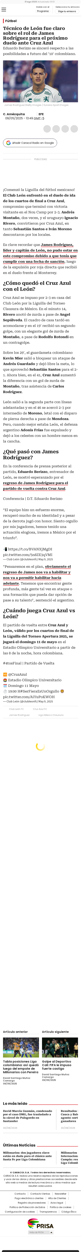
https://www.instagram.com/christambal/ (32, 114)
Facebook (47, 129)
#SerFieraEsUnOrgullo (39, 691)
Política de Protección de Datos (27, 1207)
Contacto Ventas (40, 1193)
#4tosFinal (12, 663)
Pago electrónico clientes (29, 1198)
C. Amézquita (14, 114)
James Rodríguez (19, 715)
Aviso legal (56, 1202)
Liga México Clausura (51, 715)
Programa (43, 11)
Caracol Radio (19, 9)
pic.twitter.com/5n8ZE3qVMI (27, 555)
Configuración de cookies (20, 1211)
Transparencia (48, 1211)
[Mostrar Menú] (4, 9)
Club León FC (16, 709)
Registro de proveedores (32, 1202)
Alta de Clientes (57, 1198)
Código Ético (68, 1211)
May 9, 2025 (45, 559)
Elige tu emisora (67, 11)
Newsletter (60, 1193)
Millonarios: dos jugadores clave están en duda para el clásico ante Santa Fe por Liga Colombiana (27, 1156)
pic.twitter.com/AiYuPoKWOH (29, 697)
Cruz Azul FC (40, 709)
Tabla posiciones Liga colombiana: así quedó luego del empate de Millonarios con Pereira (21, 1066)
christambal (27, 114)
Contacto (20, 1193)
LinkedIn (65, 129)
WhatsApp (74, 129)
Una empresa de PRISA (40, 1223)
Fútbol (11, 21)
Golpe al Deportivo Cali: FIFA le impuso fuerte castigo (56, 1065)
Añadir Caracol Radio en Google (33, 143)
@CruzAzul (17, 674)
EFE (41, 114)
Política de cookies (60, 1207)
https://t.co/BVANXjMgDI (30, 549)
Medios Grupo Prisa (40, 1232)
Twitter (56, 129)
